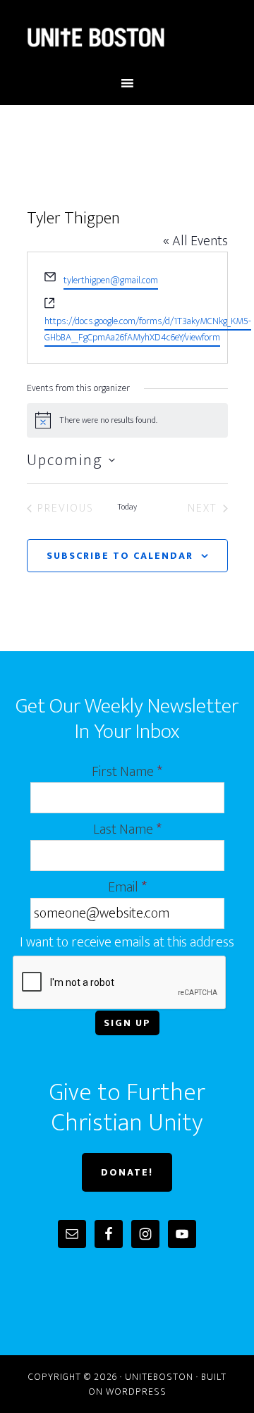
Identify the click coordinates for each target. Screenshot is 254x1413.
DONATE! (127, 1172)
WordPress (136, 1391)
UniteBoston (127, 37)
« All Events (195, 241)
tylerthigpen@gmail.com (111, 280)
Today (127, 507)
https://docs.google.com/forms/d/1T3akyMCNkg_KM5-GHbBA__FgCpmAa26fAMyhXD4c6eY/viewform (147, 329)
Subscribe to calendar (120, 556)
